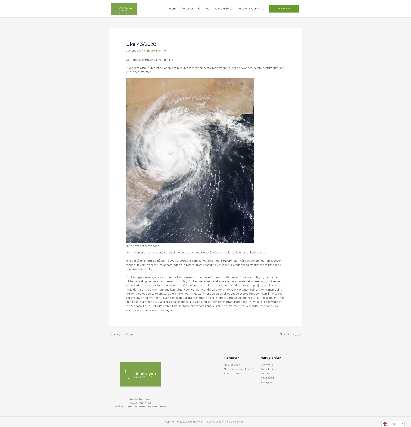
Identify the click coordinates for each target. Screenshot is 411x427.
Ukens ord (134, 50)
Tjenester (187, 8)
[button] (284, 9)
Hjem (172, 8)
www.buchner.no (140, 402)
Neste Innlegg (291, 334)
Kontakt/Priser (224, 8)
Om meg (204, 8)
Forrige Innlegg (121, 334)
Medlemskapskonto (251, 8)
